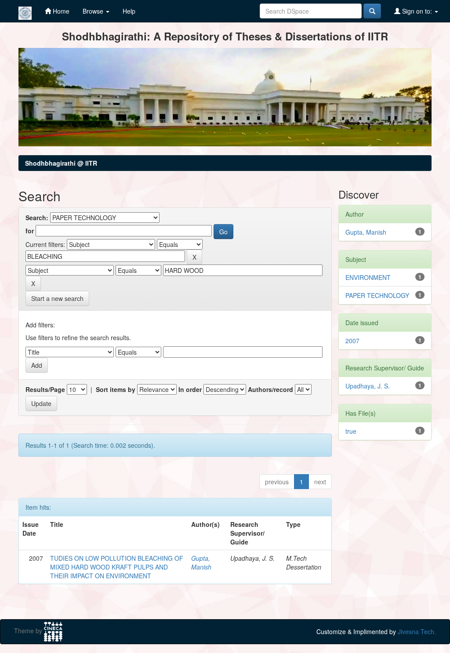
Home (60, 11)
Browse (94, 11)
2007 (352, 340)
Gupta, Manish (201, 562)
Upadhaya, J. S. (367, 385)
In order (190, 389)
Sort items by (115, 389)
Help (129, 11)
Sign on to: (417, 11)
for (29, 230)
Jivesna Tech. (417, 631)
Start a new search (57, 298)
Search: (36, 217)
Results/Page (45, 389)
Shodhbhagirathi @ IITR (61, 163)
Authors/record (270, 389)
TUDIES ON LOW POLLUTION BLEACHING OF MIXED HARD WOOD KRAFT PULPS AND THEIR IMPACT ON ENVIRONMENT (116, 567)
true (350, 431)
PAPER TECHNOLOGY (377, 295)
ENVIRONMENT (368, 277)
